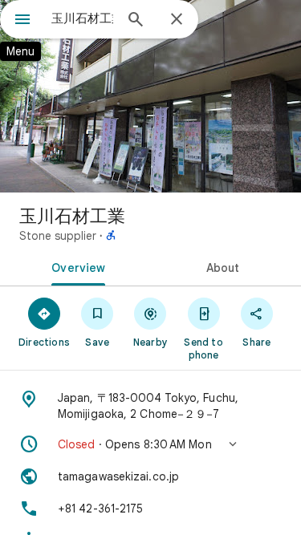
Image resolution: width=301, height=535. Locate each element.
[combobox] (82, 18)
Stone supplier (57, 236)
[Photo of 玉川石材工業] (150, 96)
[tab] (75, 266)
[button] (150, 444)
